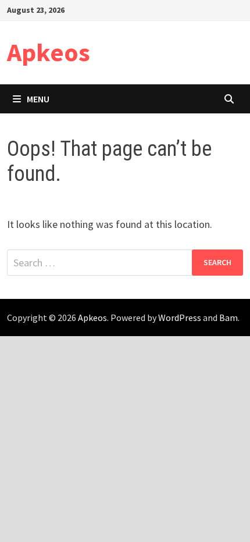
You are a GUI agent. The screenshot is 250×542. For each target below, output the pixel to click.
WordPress (179, 317)
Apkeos (48, 52)
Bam (228, 317)
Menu (38, 99)
